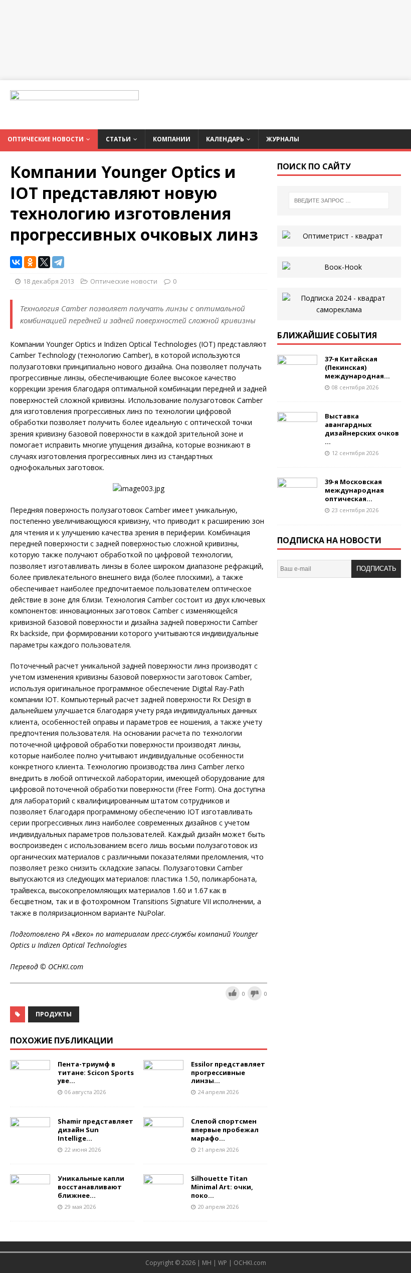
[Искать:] (338, 200)
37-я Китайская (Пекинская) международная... (357, 367)
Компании (171, 139)
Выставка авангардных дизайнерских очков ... (362, 428)
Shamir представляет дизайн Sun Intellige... (95, 1130)
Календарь (225, 139)
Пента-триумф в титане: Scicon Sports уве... (96, 1072)
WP (222, 1262)
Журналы (282, 139)
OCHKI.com (250, 1262)
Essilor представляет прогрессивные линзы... (228, 1072)
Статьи (118, 139)
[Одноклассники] (30, 262)
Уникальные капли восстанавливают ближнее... (91, 1187)
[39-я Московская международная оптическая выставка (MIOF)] (297, 502)
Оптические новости (46, 139)
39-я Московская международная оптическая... (354, 490)
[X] (44, 262)
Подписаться (376, 571)
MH (207, 1262)
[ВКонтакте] (16, 262)
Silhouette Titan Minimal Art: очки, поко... (222, 1187)
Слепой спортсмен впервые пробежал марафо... (225, 1130)
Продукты (54, 1014)
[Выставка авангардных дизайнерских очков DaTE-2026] (297, 436)
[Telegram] (58, 262)
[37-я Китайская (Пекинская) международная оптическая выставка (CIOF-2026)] (297, 379)
